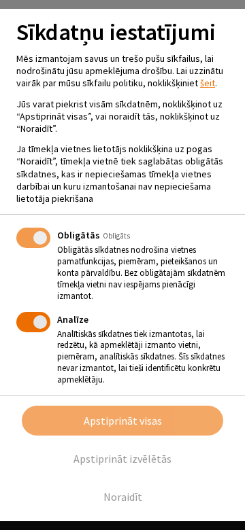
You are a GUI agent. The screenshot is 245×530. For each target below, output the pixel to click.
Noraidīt (122, 497)
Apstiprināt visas (123, 420)
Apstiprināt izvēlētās (123, 458)
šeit (207, 83)
